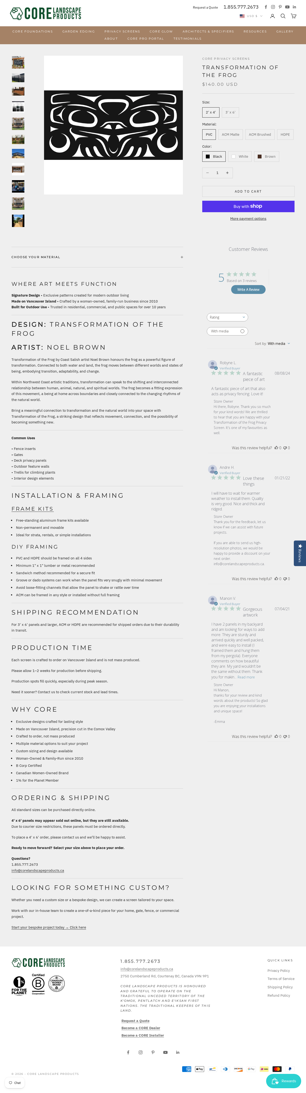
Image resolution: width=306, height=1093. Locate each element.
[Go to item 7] (18, 153)
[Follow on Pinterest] (280, 7)
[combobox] (227, 317)
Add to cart (248, 191)
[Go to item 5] (18, 123)
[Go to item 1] (18, 62)
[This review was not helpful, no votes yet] (285, 447)
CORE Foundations (32, 31)
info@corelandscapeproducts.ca (37, 870)
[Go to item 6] (18, 139)
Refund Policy (279, 995)
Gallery (285, 31)
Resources (255, 31)
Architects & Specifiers (208, 31)
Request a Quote (205, 7)
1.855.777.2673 (241, 7)
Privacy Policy (279, 970)
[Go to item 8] (18, 169)
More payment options (248, 218)
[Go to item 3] (18, 91)
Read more (246, 677)
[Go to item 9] (18, 186)
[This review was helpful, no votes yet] (276, 447)
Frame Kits (32, 509)
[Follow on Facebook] (265, 7)
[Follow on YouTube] (287, 7)
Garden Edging (78, 31)
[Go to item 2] (18, 78)
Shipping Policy (280, 987)
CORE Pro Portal (145, 38)
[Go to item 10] (18, 203)
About (111, 38)
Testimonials (188, 38)
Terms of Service (281, 978)
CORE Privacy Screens (226, 58)
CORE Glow (161, 31)
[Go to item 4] (18, 106)
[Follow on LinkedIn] (294, 7)
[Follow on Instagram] (273, 7)
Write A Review (248, 289)
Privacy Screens (122, 31)
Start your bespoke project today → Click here (48, 927)
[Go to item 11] (18, 220)
